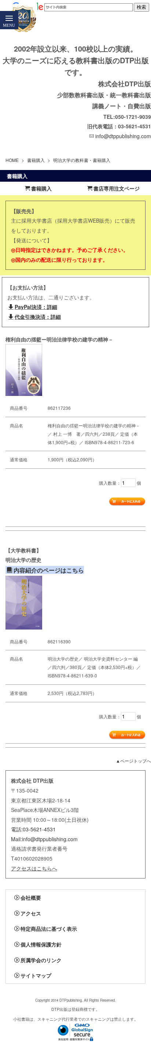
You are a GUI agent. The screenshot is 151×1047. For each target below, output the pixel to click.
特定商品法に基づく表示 (49, 928)
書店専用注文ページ (116, 188)
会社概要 (31, 897)
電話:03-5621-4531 (33, 829)
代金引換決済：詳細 (38, 316)
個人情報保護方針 (41, 944)
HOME (12, 160)
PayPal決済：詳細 (36, 306)
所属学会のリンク (41, 960)
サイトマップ (36, 975)
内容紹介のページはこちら (49, 570)
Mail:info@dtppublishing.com (44, 839)
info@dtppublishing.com (123, 136)
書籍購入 (36, 160)
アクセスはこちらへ (34, 868)
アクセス (31, 913)
